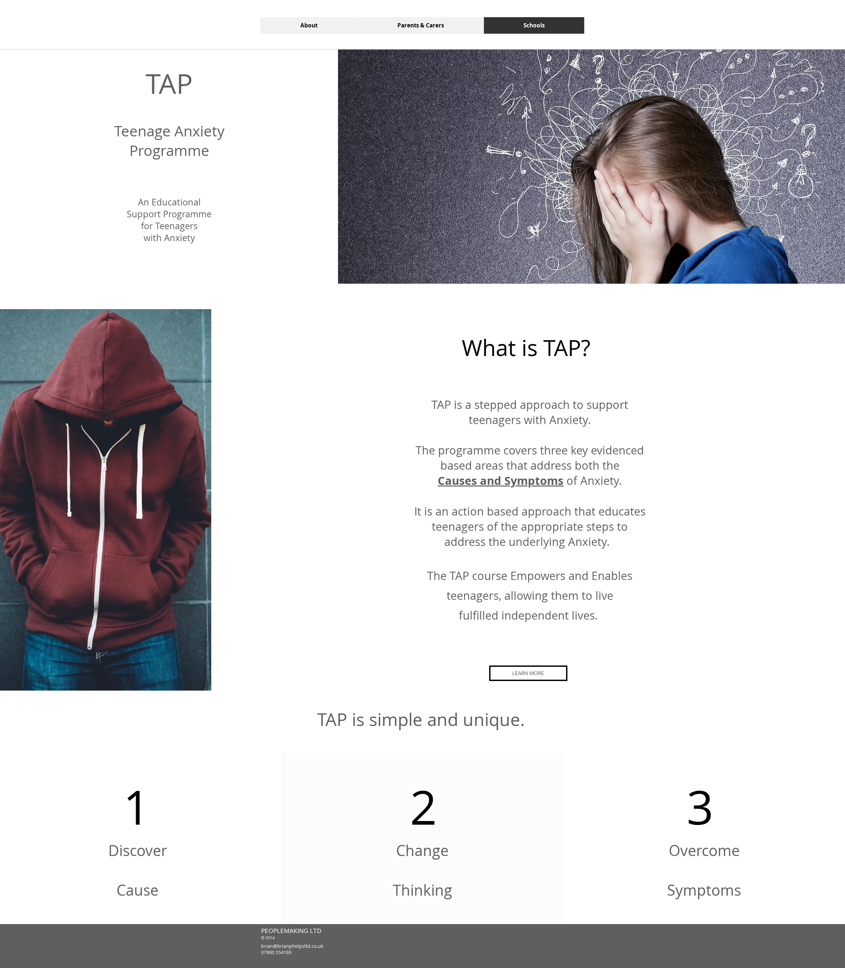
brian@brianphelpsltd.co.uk (292, 946)
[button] (528, 673)
